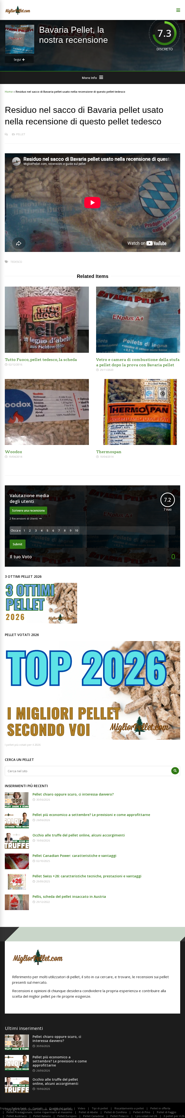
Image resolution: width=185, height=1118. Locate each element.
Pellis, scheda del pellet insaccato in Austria (69, 896)
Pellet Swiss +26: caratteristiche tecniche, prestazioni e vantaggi (87, 876)
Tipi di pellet (100, 1108)
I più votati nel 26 (146, 1116)
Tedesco (16, 261)
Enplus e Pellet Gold (13, 1108)
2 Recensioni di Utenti (24, 518)
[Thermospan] (138, 443)
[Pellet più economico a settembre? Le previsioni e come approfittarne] (17, 826)
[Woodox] (47, 443)
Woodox (13, 452)
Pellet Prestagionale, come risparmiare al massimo (39, 1112)
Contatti (38, 1108)
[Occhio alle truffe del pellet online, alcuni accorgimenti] (17, 847)
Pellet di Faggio (166, 1112)
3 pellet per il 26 (174, 1116)
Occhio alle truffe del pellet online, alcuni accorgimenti (79, 835)
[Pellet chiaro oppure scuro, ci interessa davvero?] (17, 806)
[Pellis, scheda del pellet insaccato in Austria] (17, 908)
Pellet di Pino (141, 1112)
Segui (17, 60)
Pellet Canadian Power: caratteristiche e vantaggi (74, 855)
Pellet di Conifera (115, 1112)
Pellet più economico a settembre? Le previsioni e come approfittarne (91, 814)
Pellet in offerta (160, 1108)
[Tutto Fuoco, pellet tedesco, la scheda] (47, 351)
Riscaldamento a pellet (129, 1108)
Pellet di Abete (88, 1112)
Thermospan (108, 452)
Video (81, 1108)
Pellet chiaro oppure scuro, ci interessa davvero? (73, 794)
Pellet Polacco (119, 1116)
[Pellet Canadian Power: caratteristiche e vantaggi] (17, 867)
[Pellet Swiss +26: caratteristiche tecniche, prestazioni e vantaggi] (17, 888)
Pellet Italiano (42, 1116)
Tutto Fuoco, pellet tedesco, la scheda (41, 359)
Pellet (20, 134)
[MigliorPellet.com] (18, 14)
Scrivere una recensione (28, 510)
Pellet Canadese (93, 1116)
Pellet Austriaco (17, 1116)
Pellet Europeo (67, 1116)
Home (9, 91)
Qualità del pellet (60, 1108)
